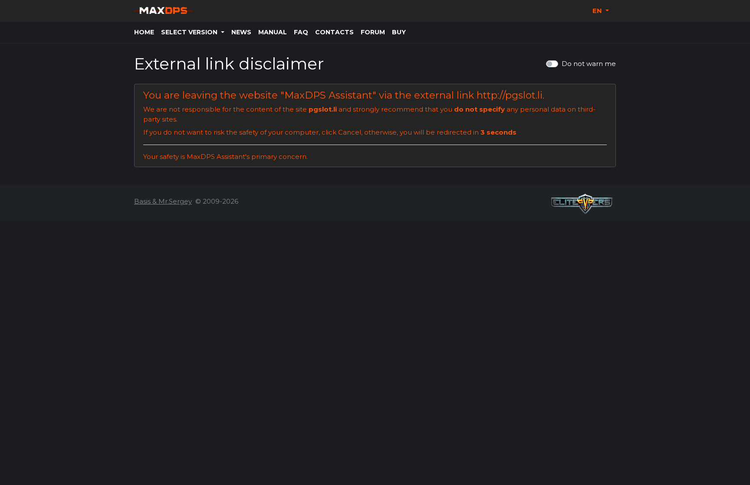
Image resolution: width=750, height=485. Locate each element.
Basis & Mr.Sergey (163, 201)
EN (598, 11)
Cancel (349, 132)
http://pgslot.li (510, 95)
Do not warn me (589, 63)
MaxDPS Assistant (328, 95)
